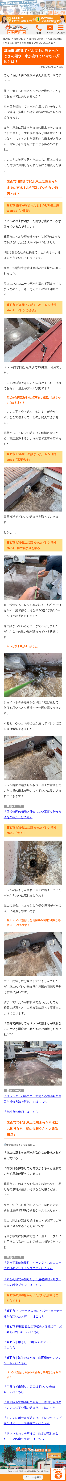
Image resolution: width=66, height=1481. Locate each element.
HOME (6, 38)
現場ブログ (20, 38)
